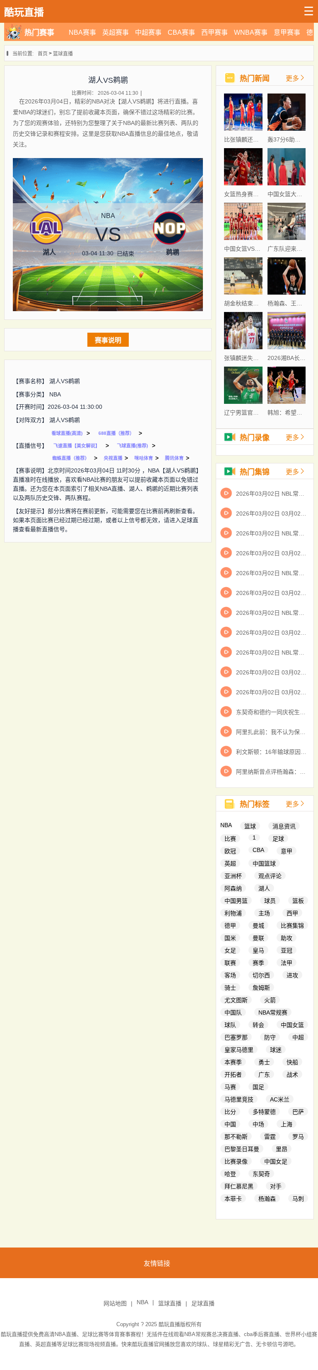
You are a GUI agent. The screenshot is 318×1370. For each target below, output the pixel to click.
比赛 (230, 838)
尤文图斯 (236, 1000)
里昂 (281, 1149)
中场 (258, 1124)
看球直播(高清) (67, 433)
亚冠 (286, 950)
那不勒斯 (236, 1136)
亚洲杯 (233, 876)
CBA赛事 (181, 32)
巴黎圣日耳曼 (241, 1149)
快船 (292, 1062)
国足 (258, 1087)
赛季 (258, 963)
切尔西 (261, 975)
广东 (264, 1074)
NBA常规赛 (272, 1012)
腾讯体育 (174, 458)
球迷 (276, 1049)
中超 (298, 1037)
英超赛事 (115, 32)
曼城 (258, 925)
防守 (270, 1037)
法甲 (286, 963)
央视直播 (113, 458)
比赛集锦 (292, 925)
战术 (292, 1074)
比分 (230, 1111)
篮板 (298, 900)
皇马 (258, 950)
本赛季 (233, 1062)
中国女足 (275, 1161)
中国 (230, 1124)
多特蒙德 (264, 1111)
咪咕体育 (143, 458)
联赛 (230, 963)
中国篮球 (264, 863)
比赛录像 (236, 1161)
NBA (55, 394)
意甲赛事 (287, 32)
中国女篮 (292, 1025)
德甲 (230, 925)
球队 (230, 1025)
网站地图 (115, 1303)
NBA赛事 (82, 32)
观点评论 (270, 876)
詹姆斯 (261, 987)
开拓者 (233, 1074)
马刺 (298, 1198)
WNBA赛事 (250, 32)
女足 (230, 950)
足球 (278, 838)
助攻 (286, 938)
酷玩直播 (169, 1324)
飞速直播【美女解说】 (76, 446)
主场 (264, 913)
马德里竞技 (238, 1099)
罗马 (298, 1136)
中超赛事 (148, 32)
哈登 (230, 1174)
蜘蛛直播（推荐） (70, 458)
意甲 (286, 851)
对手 (276, 1186)
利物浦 (233, 913)
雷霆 (270, 1136)
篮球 (250, 826)
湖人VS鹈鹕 (64, 381)
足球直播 (202, 1303)
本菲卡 (233, 1198)
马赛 (230, 1087)
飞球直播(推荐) (132, 446)
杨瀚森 (267, 1198)
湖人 (264, 888)
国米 (230, 938)
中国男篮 (236, 900)
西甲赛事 (214, 32)
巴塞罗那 (236, 1037)
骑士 (230, 987)
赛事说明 (108, 340)
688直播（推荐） (116, 433)
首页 (43, 54)
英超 (230, 863)
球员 (270, 900)
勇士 (264, 1062)
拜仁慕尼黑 (238, 1186)
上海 (286, 1124)
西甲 (292, 913)
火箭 (270, 1000)
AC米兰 (279, 1099)
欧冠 (230, 851)
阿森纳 (233, 888)
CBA (258, 850)
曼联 (258, 938)
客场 (230, 975)
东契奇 (261, 1174)
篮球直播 (63, 54)
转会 (258, 1025)
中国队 (233, 1012)
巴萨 (298, 1111)
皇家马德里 (238, 1049)
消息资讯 (284, 826)
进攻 (292, 975)
